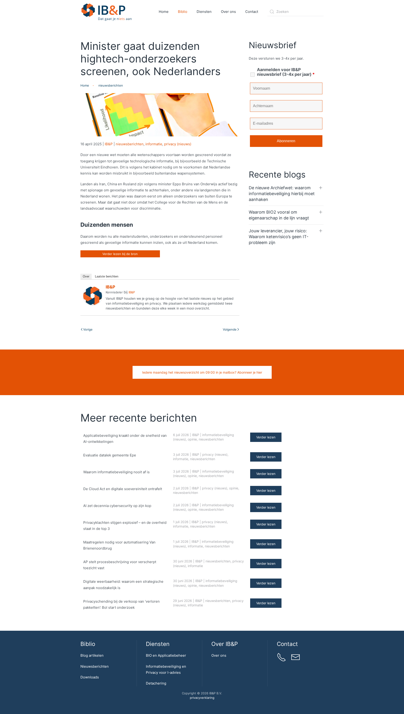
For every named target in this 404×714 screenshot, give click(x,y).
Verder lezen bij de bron (120, 254)
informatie (153, 144)
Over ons (218, 655)
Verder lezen (265, 437)
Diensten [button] (204, 11)
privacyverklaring (202, 697)
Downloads (89, 677)
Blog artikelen (92, 655)
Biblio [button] (182, 11)
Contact (251, 11)
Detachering (156, 683)
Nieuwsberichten (94, 666)
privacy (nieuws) (177, 144)
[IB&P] (92, 295)
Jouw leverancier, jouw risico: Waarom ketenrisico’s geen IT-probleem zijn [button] (278, 236)
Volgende (230, 329)
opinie (192, 439)
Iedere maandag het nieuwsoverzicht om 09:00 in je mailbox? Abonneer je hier (202, 372)
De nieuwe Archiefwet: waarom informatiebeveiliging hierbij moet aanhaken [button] (282, 193)
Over (86, 276)
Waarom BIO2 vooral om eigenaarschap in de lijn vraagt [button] (279, 215)
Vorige (88, 329)
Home (164, 11)
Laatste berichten (106, 276)
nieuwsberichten (130, 144)
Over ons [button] (228, 11)
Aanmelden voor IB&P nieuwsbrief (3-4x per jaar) (286, 72)
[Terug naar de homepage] (106, 11)
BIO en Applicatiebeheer (166, 655)
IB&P (109, 144)
